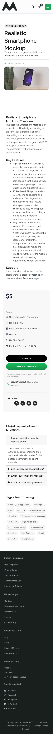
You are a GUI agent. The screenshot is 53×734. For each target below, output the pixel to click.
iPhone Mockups (11, 570)
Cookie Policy (10, 622)
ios (11, 510)
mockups (41, 516)
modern (14, 522)
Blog (6, 637)
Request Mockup (11, 648)
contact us (34, 274)
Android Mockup (11, 575)
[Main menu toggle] (48, 7)
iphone (22, 510)
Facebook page (31, 278)
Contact (8, 601)
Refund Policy (10, 653)
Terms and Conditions (14, 606)
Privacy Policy (10, 611)
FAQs (6, 642)
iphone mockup (38, 510)
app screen (24, 504)
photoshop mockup (17, 527)
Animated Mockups (12, 580)
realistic (13, 539)
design (39, 504)
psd (42, 533)
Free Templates (11, 564)
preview (13, 533)
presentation (38, 527)
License (7, 617)
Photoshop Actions (13, 586)
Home (7, 63)
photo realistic (30, 522)
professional (28, 533)
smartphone (29, 539)
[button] (33, 7)
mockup (27, 516)
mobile (13, 516)
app (11, 504)
